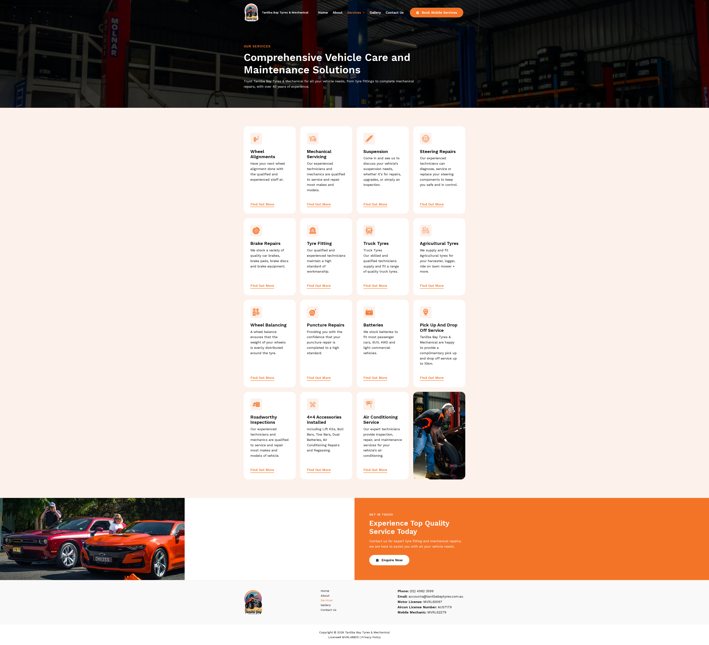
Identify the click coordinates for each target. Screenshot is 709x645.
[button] (363, 12)
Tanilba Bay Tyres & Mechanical (285, 12)
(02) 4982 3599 (422, 591)
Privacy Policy (371, 637)
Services (354, 12)
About (337, 12)
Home (323, 12)
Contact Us (395, 12)
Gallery (375, 12)
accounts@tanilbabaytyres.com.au (436, 596)
